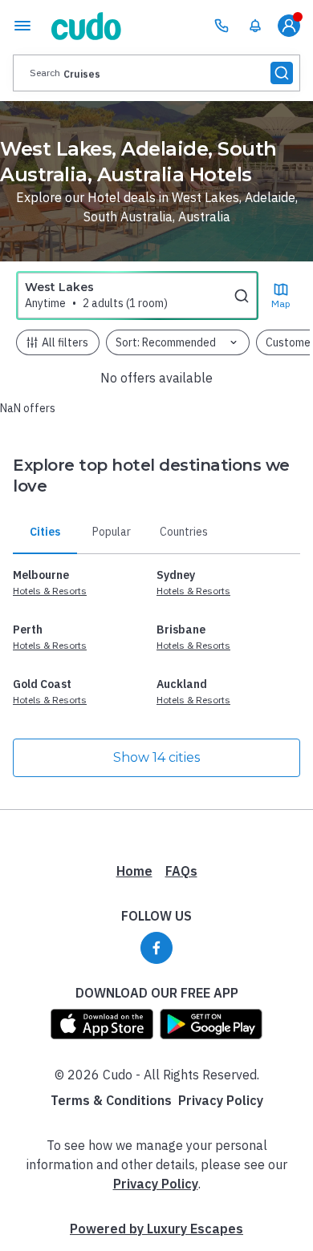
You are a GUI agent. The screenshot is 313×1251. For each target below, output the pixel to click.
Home (134, 871)
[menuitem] (255, 26)
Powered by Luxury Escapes (156, 1229)
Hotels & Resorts (50, 591)
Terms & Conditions (111, 1100)
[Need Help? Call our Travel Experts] (221, 25)
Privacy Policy (220, 1100)
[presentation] (156, 73)
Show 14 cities (156, 757)
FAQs (181, 871)
